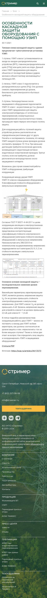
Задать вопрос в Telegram (9, 587)
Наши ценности (9, 481)
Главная (5, 11)
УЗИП (4, 505)
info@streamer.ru (10, 400)
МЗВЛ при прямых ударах (10, 553)
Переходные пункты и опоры (11, 510)
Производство (8, 472)
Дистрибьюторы (9, 485)
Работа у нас (7, 476)
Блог (15, 11)
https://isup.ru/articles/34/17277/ (26, 351)
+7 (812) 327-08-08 (11, 393)
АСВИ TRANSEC (9, 516)
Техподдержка (23, 409)
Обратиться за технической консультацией (8, 579)
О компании (7, 459)
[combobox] (38, 3)
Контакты (6, 489)
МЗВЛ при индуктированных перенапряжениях (10, 545)
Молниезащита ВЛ (10, 501)
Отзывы (5, 532)
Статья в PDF (8, 346)
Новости (5, 463)
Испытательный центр (11, 467)
